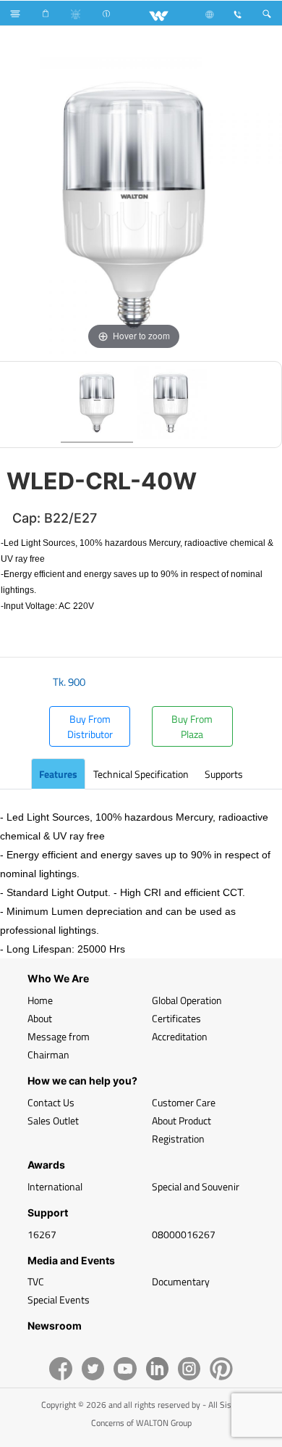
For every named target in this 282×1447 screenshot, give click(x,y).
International (54, 1186)
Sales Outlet (53, 1120)
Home (40, 1000)
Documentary (181, 1281)
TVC (35, 1281)
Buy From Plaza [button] (192, 726)
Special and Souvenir (195, 1186)
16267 (41, 1234)
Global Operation (187, 1000)
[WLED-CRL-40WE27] (97, 404)
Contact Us (50, 1102)
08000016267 (183, 1234)
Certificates (176, 1018)
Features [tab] (58, 773)
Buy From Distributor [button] (90, 726)
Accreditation (180, 1036)
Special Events (58, 1299)
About (39, 1018)
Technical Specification (141, 773)
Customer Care (183, 1102)
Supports (224, 773)
